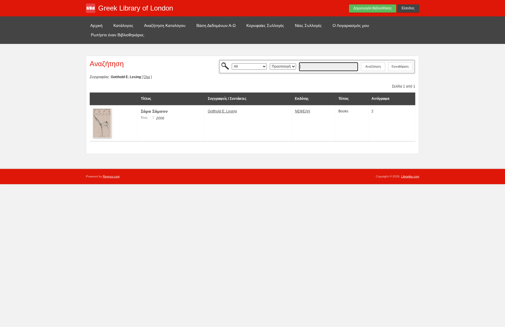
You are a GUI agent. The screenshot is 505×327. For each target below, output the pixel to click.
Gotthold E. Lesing (222, 111)
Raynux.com (111, 176)
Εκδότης (302, 99)
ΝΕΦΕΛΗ (302, 111)
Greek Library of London (135, 8)
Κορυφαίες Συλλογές (265, 25)
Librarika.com (410, 176)
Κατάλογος (123, 25)
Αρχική (96, 25)
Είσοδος (408, 8)
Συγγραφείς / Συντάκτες (227, 99)
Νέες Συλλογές (308, 25)
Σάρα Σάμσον (154, 111)
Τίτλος (146, 99)
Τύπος (343, 99)
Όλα (146, 77)
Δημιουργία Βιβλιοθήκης (372, 8)
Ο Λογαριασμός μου (351, 25)
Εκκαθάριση (400, 66)
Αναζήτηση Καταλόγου (165, 25)
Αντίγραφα (380, 99)
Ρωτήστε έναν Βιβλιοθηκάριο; (117, 34)
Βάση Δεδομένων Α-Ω (216, 25)
